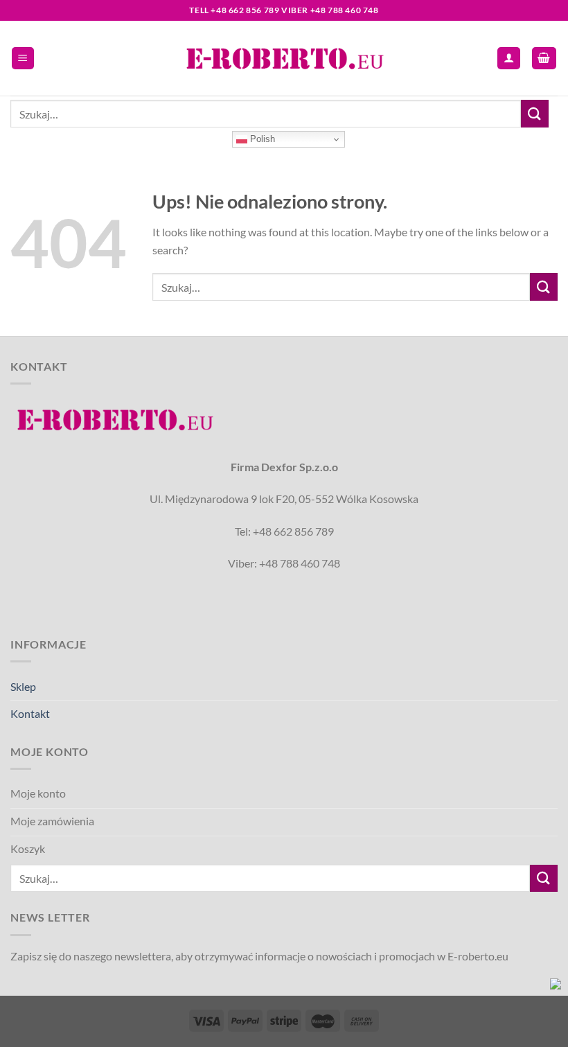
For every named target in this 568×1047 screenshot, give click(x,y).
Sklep (23, 686)
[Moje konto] (508, 58)
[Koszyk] (544, 58)
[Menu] (23, 58)
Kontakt (30, 713)
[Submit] (535, 113)
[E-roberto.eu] (284, 58)
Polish (261, 139)
